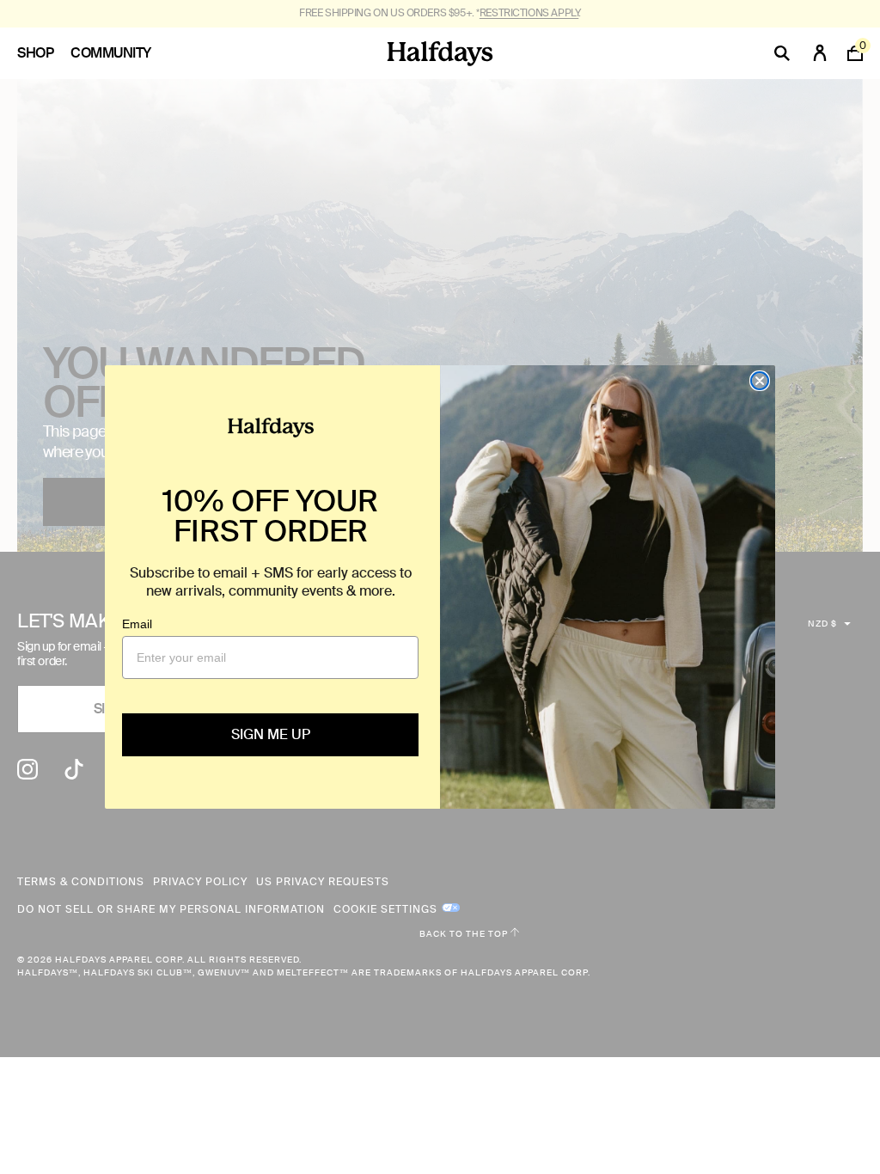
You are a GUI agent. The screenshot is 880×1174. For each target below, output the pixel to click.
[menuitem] (43, 53)
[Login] (820, 53)
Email (137, 624)
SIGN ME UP (270, 734)
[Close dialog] (759, 380)
